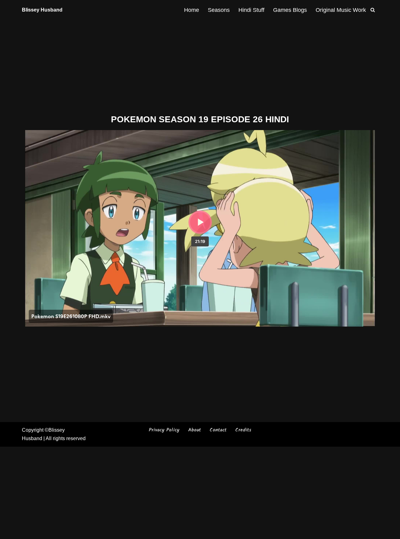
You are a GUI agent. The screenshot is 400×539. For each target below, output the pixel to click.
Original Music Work (341, 10)
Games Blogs (290, 10)
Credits (243, 430)
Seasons (219, 10)
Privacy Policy (164, 430)
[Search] (372, 9)
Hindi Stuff (251, 10)
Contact (218, 430)
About (194, 430)
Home (191, 10)
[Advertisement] (200, 65)
